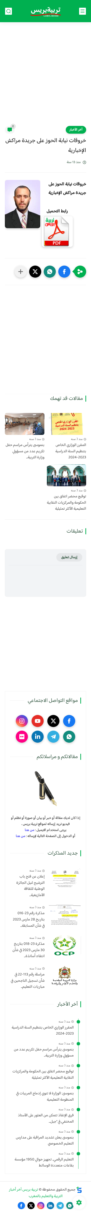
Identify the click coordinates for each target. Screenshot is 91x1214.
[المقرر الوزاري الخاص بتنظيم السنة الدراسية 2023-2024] (66, 424)
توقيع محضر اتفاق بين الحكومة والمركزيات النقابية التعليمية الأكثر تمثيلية (66, 503)
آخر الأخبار (76, 130)
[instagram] (22, 721)
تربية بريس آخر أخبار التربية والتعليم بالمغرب (36, 1193)
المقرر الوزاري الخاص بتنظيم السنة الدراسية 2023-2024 (70, 451)
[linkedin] (38, 737)
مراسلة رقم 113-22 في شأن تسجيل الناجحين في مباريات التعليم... (28, 981)
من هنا (29, 830)
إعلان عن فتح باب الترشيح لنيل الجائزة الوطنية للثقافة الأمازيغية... (30, 886)
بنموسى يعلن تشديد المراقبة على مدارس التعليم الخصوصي (45, 1141)
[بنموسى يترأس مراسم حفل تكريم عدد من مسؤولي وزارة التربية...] (24, 424)
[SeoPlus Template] (79, 1190)
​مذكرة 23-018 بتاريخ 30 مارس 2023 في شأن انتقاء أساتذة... (28, 950)
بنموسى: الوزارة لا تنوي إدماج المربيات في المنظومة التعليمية (45, 1097)
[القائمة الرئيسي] (82, 11)
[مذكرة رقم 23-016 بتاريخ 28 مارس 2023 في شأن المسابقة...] (64, 914)
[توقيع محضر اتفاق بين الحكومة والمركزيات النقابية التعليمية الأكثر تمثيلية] (66, 475)
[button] (64, 272)
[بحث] (8, 11)
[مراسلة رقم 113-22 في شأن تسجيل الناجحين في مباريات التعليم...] (64, 976)
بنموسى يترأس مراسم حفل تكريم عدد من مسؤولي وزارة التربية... (25, 451)
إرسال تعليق (69, 557)
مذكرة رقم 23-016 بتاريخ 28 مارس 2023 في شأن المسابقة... (29, 919)
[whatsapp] (69, 737)
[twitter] (53, 721)
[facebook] (69, 721)
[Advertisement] (45, 77)
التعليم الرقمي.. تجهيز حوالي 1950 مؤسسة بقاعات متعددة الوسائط (44, 1163)
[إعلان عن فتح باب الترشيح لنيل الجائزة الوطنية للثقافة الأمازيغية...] (64, 878)
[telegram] (53, 737)
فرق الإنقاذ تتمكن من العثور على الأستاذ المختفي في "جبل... (46, 1118)
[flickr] (22, 737)
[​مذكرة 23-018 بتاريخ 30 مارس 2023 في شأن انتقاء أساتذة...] (64, 945)
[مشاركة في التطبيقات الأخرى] (21, 272)
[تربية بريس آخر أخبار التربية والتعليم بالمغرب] (45, 11)
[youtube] (38, 721)
